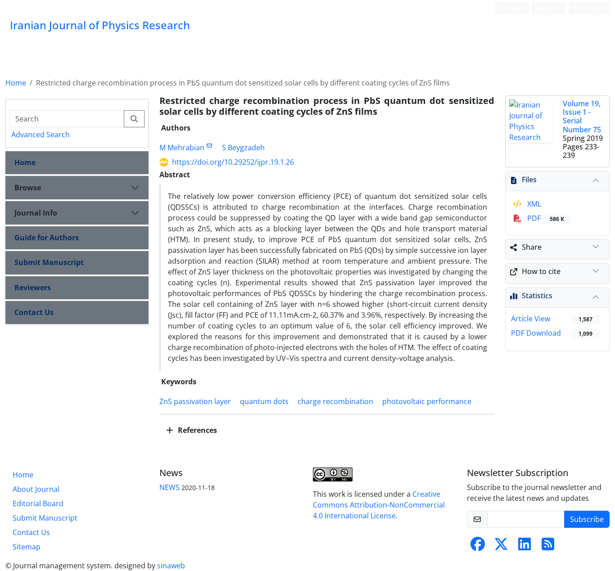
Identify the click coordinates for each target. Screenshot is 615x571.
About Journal (36, 489)
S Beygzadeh (243, 148)
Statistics (537, 296)
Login (513, 8)
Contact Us (34, 312)
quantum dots (264, 401)
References (196, 430)
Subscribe (587, 519)
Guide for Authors (46, 238)
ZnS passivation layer (195, 401)
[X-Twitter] (501, 547)
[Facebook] (477, 547)
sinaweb (171, 566)
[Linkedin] (524, 547)
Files (529, 179)
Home (15, 83)
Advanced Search (40, 134)
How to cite (541, 271)
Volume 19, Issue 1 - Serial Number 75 (582, 117)
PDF (544, 218)
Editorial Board (38, 503)
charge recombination (335, 401)
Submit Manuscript (49, 262)
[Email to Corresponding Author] (209, 145)
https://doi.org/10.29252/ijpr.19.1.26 (233, 162)
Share (532, 247)
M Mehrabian (181, 148)
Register (547, 8)
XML (533, 204)
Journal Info (35, 213)
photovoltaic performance (426, 401)
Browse (27, 188)
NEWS (169, 487)
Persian (591, 8)
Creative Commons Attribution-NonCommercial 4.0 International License (379, 505)
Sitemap (27, 547)
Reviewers (32, 287)
